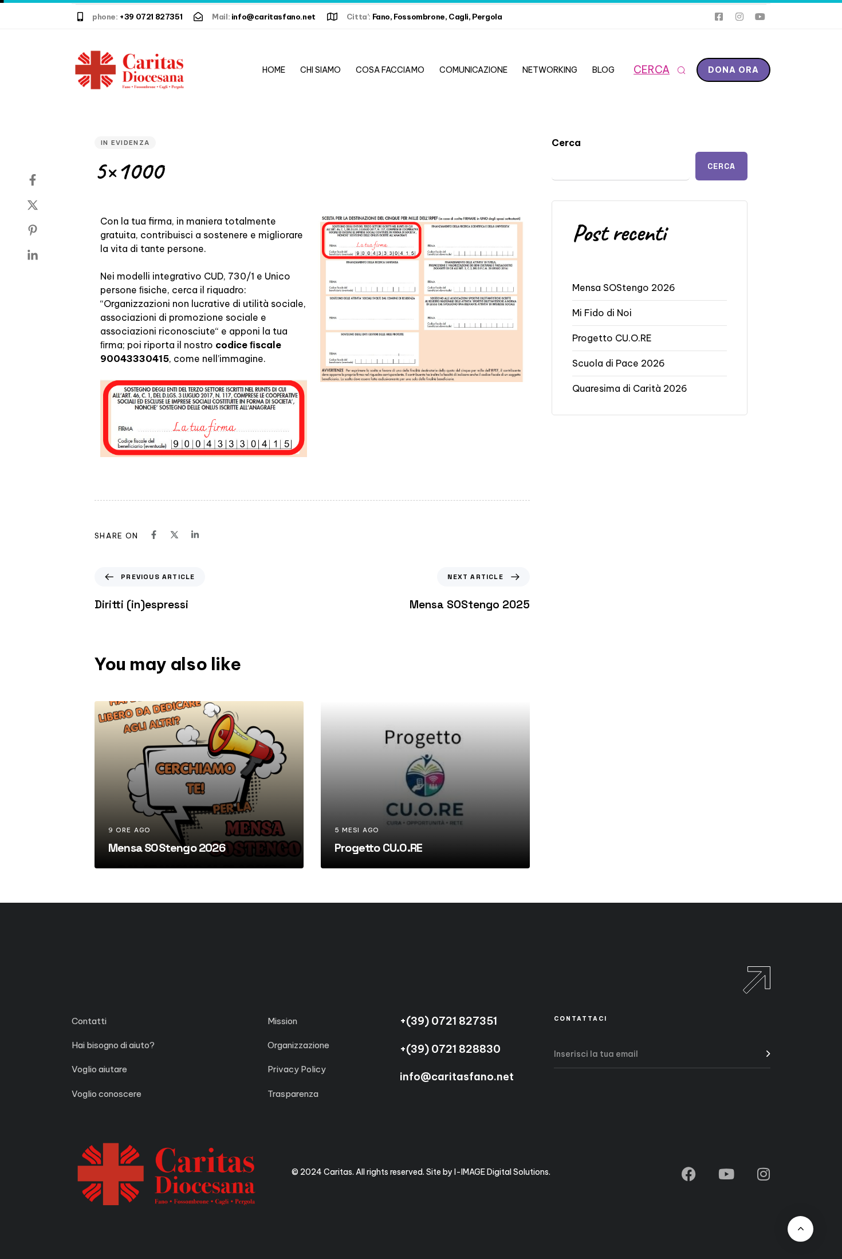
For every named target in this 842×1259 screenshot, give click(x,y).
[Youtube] (760, 16)
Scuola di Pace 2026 (618, 363)
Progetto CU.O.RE (612, 338)
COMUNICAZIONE (473, 70)
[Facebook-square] (718, 16)
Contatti (89, 1021)
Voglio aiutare (99, 1069)
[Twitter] (44, 205)
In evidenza (125, 143)
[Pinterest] (44, 230)
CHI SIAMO (320, 70)
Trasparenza (292, 1093)
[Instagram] (739, 16)
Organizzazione (298, 1045)
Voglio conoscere (106, 1093)
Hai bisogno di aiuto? (113, 1045)
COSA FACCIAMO (390, 70)
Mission (282, 1021)
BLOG (603, 70)
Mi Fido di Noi (602, 312)
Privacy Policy (296, 1069)
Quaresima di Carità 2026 (629, 388)
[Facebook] (44, 180)
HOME (273, 70)
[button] (659, 70)
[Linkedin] (44, 255)
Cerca (566, 142)
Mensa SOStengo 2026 (623, 287)
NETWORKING (549, 70)
